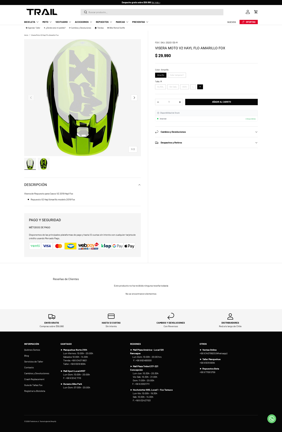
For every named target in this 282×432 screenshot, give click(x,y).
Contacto (29, 367)
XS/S (184, 86)
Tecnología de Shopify (48, 421)
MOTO (45, 21)
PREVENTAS (138, 21)
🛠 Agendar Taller (33, 28)
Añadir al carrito (221, 102)
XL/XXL (160, 86)
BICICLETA (29, 21)
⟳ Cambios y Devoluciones (80, 28)
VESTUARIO (62, 21)
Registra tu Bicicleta (34, 390)
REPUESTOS (102, 21)
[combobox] (152, 12)
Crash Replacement (34, 379)
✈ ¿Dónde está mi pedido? (55, 28)
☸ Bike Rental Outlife (116, 28)
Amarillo (160, 74)
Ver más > (156, 2)
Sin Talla (173, 86)
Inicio (26, 35)
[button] (256, 12)
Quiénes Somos (32, 349)
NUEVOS (231, 22)
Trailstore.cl (34, 421)
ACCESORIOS (82, 21)
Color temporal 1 (177, 74)
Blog (26, 355)
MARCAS (120, 21)
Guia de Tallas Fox (33, 385)
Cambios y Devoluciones (36, 373)
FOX (157, 42)
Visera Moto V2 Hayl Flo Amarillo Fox (45, 35)
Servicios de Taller (33, 361)
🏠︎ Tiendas (99, 28)
